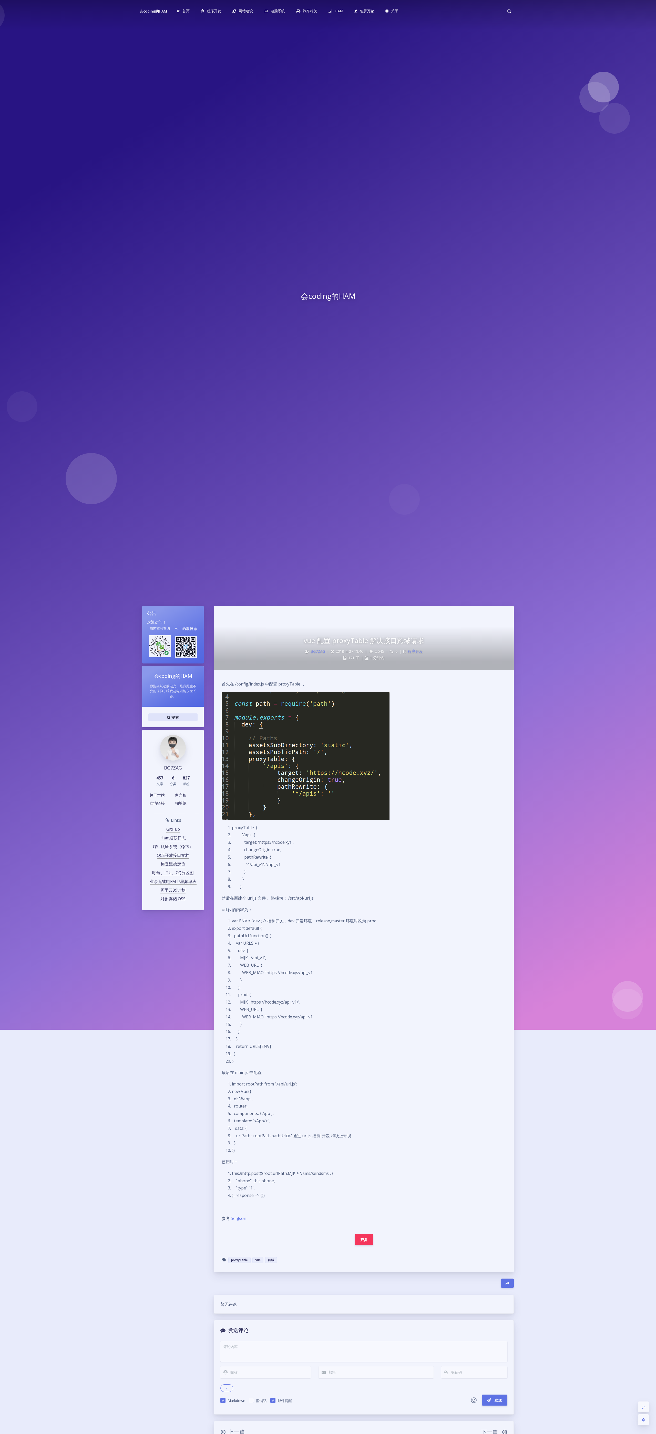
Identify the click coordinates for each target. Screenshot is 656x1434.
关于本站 (157, 795)
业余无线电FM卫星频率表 (173, 881)
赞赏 (364, 1239)
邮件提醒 (285, 1400)
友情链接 (157, 803)
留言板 (181, 795)
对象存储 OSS (173, 899)
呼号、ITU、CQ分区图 (173, 873)
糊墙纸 (181, 803)
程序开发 (415, 651)
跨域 (271, 1260)
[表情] (473, 1400)
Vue (258, 1260)
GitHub (173, 829)
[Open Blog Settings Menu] (643, 1419)
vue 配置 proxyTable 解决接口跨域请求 (364, 640)
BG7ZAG (318, 651)
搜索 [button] (174, 717)
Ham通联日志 (173, 838)
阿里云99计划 (173, 890)
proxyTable (239, 1260)
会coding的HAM (153, 11)
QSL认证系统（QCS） (173, 846)
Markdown (236, 1400)
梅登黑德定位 (173, 864)
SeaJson (238, 1218)
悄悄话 (261, 1400)
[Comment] (643, 1406)
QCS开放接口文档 (173, 855)
